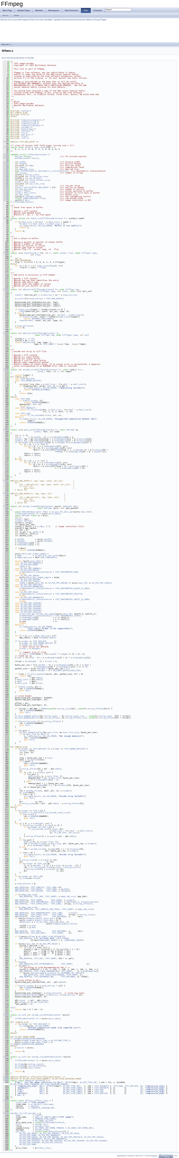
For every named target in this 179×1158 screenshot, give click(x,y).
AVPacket (67, 506)
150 (6, 333)
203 (6, 430)
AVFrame (70, 430)
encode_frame (29, 506)
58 (6, 165)
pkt (76, 506)
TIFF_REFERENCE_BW (43, 977)
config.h (26, 111)
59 (6, 167)
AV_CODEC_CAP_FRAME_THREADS (49, 1128)
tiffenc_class (41, 1101)
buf (28, 191)
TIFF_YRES (36, 931)
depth (52, 638)
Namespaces (24, 20)
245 (6, 506)
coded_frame (29, 1040)
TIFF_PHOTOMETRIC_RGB (66, 572)
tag (77, 289)
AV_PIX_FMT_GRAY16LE (31, 585)
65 (6, 178)
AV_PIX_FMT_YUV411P (31, 612)
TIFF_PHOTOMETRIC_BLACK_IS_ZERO (72, 588)
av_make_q (51, 922)
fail (27, 690)
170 (6, 370)
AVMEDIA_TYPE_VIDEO (45, 1119)
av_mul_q (40, 922)
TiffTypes (86, 253)
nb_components (49, 557)
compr (22, 167)
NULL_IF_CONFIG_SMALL (46, 1117)
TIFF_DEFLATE (27, 379)
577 (6, 1113)
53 (6, 156)
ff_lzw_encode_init (38, 829)
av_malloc (32, 760)
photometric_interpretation (53, 171)
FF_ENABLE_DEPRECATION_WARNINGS (27, 1044)
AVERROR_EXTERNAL (41, 390)
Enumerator (81, 20)
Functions (39, 20)
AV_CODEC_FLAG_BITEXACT (50, 936)
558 (6, 1077)
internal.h (27, 131)
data (37, 439)
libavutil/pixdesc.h (32, 125)
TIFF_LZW (25, 413)
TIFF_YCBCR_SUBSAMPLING (46, 971)
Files (32, 20)
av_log (22, 226)
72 (6, 191)
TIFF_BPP (38, 896)
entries (28, 187)
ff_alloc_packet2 (36, 674)
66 (6, 180)
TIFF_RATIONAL (59, 916)
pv (26, 441)
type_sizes (25, 309)
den (51, 920)
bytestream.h (28, 129)
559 (6, 1079)
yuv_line (29, 182)
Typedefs (57, 20)
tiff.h (25, 138)
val (71, 253)
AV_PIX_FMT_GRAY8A (30, 579)
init (18, 1124)
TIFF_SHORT (48, 344)
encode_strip (29, 370)
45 (6, 142)
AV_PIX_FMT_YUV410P (31, 610)
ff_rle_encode (34, 410)
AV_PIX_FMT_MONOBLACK (32, 587)
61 (6, 171)
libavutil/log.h (30, 122)
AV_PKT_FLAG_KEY (39, 1002)
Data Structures (10, 20)
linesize (82, 439)
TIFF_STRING (62, 938)
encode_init (38, 1015)
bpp (31, 165)
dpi (26, 200)
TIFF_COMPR (36, 900)
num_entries (25, 189)
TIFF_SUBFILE (37, 887)
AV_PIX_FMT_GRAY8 (29, 576)
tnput (27, 253)
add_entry (28, 289)
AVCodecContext (23, 158)
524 (6, 1015)
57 (6, 164)
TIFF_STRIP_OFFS (39, 904)
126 (6, 289)
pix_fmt (86, 512)
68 (6, 184)
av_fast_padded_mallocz (27, 716)
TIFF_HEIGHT (37, 891)
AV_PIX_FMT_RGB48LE (31, 568)
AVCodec (14, 1113)
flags (32, 936)
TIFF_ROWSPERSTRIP (40, 913)
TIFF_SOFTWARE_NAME (44, 938)
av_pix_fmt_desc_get (62, 512)
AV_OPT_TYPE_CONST (72, 1088)
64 (6, 176)
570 (6, 1101)
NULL (43, 734)
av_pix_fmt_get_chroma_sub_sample (37, 614)
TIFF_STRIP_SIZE (39, 915)
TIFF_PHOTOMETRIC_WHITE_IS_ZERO (72, 599)
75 (6, 196)
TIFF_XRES (36, 916)
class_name (21, 1102)
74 (6, 195)
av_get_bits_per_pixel (47, 556)
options (39, 1080)
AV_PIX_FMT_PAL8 (29, 592)
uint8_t (29, 147)
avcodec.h (27, 127)
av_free (23, 792)
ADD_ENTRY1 (20, 887)
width (22, 162)
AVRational (25, 922)
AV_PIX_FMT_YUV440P (31, 607)
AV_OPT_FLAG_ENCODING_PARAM (51, 1084)
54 (6, 158)
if (16, 443)
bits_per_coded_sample (34, 554)
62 (6, 173)
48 (6, 147)
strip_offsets (33, 178)
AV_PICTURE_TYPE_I (60, 1040)
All (1, 20)
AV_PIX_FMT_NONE (27, 1144)
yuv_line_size (37, 184)
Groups (97, 20)
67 (6, 182)
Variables (48, 20)
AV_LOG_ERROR (45, 226)
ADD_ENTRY (24, 896)
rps (21, 186)
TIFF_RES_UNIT (38, 933)
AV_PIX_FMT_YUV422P (31, 605)
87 (6, 218)
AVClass (19, 156)
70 (6, 187)
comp (43, 638)
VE (141, 1086)
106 (6, 253)
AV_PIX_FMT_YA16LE (30, 581)
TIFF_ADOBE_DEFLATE (31, 381)
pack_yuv (28, 430)
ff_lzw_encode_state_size (55, 813)
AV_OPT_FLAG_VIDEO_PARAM (23, 1084)
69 (6, 186)
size (39, 683)
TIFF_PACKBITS (28, 408)
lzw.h (24, 133)
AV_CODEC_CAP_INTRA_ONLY (80, 1128)
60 (6, 169)
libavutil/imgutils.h (33, 120)
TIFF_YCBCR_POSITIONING (52, 975)
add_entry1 (28, 333)
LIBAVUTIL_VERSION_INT (42, 1108)
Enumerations (68, 20)
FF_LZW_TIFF (60, 833)
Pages (104, 20)
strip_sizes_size (38, 176)
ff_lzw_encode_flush (41, 867)
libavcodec (6, 44)
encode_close (38, 1057)
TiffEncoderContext (37, 155)
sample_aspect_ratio (38, 918)
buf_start (30, 193)
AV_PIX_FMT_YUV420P (31, 603)
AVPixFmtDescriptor (32, 512)
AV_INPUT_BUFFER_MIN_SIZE (66, 670)
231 (6, 481)
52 (6, 155)
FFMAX (32, 654)
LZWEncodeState (30, 198)
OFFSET (68, 1082)
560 (6, 1080)
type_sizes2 (40, 147)
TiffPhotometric (29, 171)
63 (6, 175)
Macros (90, 20)
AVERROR (36, 402)
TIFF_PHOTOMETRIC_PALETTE (68, 594)
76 (6, 198)
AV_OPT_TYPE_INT (88, 1082)
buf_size (23, 195)
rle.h (24, 136)
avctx (35, 158)
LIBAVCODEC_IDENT (47, 940)
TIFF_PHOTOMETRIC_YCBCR (67, 616)
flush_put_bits (71, 867)
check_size (36, 218)
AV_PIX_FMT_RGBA (29, 565)
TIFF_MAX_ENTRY (41, 187)
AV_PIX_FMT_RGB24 (29, 570)
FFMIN (58, 450)
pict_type (42, 1040)
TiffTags (69, 289)
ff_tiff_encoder (27, 1113)
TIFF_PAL (38, 958)
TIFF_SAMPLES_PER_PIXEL (47, 909)
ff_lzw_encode (34, 415)
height (22, 164)
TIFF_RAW (25, 399)
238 (6, 494)
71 (6, 189)
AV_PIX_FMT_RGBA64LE (31, 563)
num (51, 918)
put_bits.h (27, 134)
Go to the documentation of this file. (18, 58)
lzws (43, 198)
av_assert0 (20, 299)
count (65, 291)
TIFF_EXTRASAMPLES (43, 964)
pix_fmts (20, 1132)
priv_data (55, 514)
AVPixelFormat (56, 1132)
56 (6, 162)
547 (6, 1057)
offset (28, 521)
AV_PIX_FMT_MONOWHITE (32, 597)
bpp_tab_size (26, 169)
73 (6, 193)
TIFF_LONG (51, 887)
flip (37, 255)
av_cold (22, 1015)
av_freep (23, 878)
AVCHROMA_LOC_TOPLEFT (72, 973)
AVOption (29, 1080)
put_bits (73, 833)
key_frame (42, 1042)
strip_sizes (32, 175)
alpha (35, 532)
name (18, 1115)
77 (6, 200)
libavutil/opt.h (30, 124)
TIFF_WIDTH (36, 889)
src (80, 370)
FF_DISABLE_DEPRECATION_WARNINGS (27, 1039)
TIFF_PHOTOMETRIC (40, 902)
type (94, 253)
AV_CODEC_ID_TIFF (44, 1121)
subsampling (31, 196)
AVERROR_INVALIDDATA (42, 319)
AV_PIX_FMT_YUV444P (31, 608)
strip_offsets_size (40, 180)
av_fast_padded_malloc (31, 732)
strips (22, 173)
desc (46, 512)
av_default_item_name (42, 1104)
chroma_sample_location (44, 973)
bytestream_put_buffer (26, 995)
